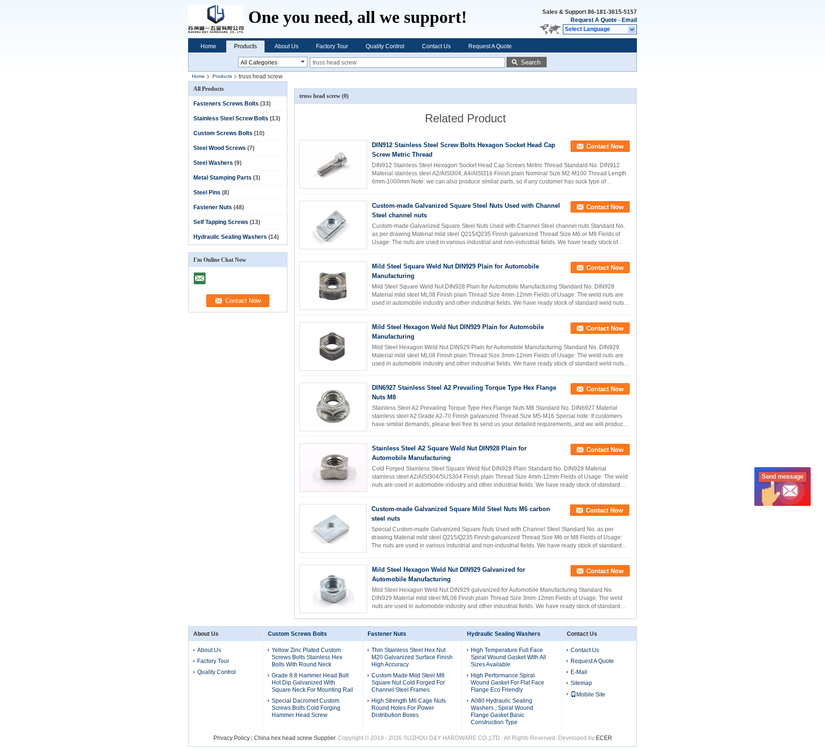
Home (208, 46)
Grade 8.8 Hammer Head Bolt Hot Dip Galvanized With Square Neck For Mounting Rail (312, 682)
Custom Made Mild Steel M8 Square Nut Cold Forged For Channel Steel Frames (408, 682)
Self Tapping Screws (220, 222)
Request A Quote (594, 20)
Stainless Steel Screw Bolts (230, 118)
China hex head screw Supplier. (296, 738)
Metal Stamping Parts (222, 177)
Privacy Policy (231, 738)
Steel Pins (207, 192)
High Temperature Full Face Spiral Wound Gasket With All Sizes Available (508, 657)
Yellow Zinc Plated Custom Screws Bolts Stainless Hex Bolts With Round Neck (307, 657)
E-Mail (579, 672)
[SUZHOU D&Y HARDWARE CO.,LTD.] (632, 29)
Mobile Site (590, 694)
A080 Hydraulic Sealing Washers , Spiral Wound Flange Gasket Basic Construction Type (502, 711)
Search (530, 62)
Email (629, 20)
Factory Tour (332, 46)
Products (245, 46)
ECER (604, 738)
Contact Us (436, 46)
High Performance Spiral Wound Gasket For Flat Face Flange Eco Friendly (507, 682)
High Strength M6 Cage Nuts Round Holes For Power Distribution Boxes (408, 707)
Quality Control (385, 46)
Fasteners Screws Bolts (226, 103)
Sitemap (581, 683)
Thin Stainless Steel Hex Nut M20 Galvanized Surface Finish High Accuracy (412, 657)
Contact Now (605, 146)
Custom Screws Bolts (223, 133)
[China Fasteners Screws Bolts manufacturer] (218, 19)
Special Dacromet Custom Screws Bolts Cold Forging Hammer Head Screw (306, 707)
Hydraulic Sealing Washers (230, 237)
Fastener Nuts (212, 207)
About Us (286, 46)
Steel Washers (213, 163)
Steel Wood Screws (219, 148)
